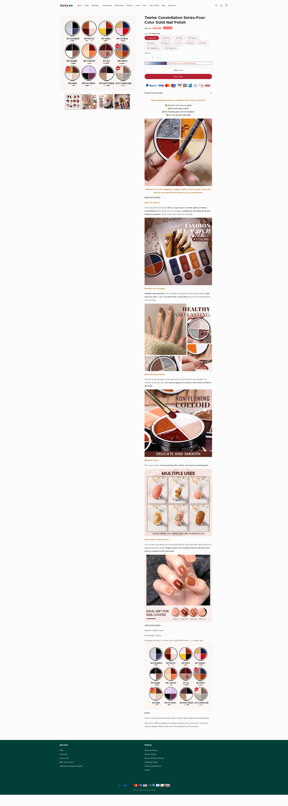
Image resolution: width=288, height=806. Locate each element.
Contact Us (64, 758)
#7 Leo (178, 43)
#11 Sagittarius (153, 48)
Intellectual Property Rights (71, 766)
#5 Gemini (151, 43)
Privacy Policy (150, 754)
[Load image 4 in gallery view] (122, 101)
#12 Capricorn (171, 48)
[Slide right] (133, 101)
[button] (96, 5)
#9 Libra (202, 43)
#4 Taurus (193, 38)
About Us (63, 754)
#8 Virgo (190, 43)
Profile (147, 770)
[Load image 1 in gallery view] (72, 101)
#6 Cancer (165, 43)
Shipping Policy (151, 762)
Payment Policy (151, 750)
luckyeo (140, 790)
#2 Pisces (166, 38)
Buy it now (178, 77)
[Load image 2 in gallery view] (89, 101)
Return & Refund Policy (154, 758)
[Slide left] (62, 101)
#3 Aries (179, 38)
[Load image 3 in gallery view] (105, 101)
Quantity (147, 53)
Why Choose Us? (67, 762)
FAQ (61, 750)
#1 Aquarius (152, 38)
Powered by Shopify (149, 790)
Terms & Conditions (153, 766)
